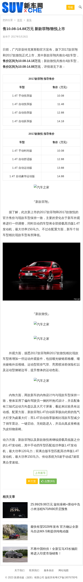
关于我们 (19, 570)
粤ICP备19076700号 (66, 577)
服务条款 (49, 570)
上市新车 (40, 472)
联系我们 (34, 570)
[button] (70, 7)
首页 (19, 20)
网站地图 (63, 570)
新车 (29, 20)
